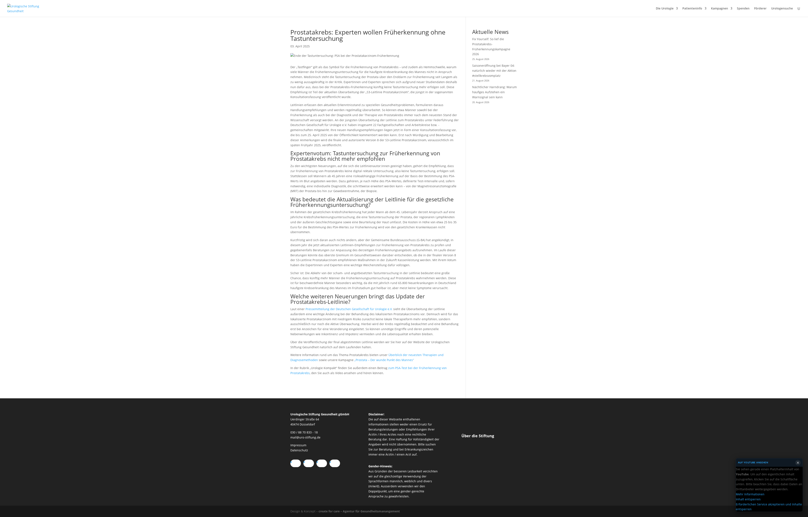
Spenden (743, 8)
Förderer (760, 8)
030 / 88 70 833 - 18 (304, 432)
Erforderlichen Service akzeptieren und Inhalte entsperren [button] (769, 506)
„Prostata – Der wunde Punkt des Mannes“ (384, 360)
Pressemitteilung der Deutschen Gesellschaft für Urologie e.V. (349, 309)
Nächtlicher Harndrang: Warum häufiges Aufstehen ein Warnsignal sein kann (494, 92)
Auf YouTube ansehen (753, 462)
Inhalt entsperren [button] (748, 499)
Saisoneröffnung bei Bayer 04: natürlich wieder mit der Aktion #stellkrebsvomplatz (494, 71)
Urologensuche (782, 8)
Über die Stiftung (477, 435)
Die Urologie (665, 8)
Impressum (298, 445)
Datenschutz (299, 450)
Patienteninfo (692, 8)
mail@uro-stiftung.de (305, 437)
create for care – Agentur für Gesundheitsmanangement (359, 511)
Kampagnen (719, 8)
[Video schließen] (798, 462)
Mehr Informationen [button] (750, 494)
